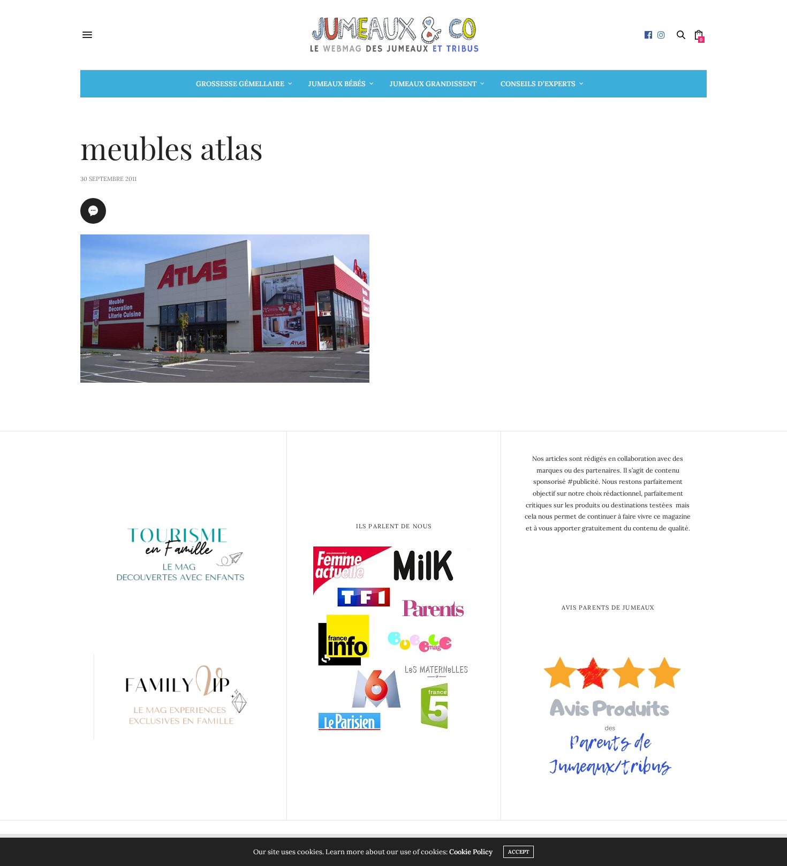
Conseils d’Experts (538, 83)
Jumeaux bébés (337, 83)
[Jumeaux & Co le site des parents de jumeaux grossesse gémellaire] (393, 35)
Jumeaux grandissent (433, 83)
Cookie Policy (471, 851)
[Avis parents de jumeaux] (608, 712)
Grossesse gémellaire (240, 83)
